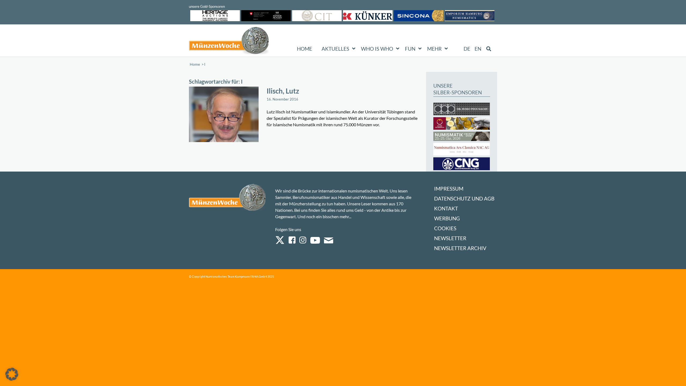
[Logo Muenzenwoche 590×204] (229, 42)
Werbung (447, 218)
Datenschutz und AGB (464, 198)
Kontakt (446, 208)
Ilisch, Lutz (283, 91)
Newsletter (450, 238)
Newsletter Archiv (460, 248)
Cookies (445, 228)
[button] (12, 374)
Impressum (448, 188)
